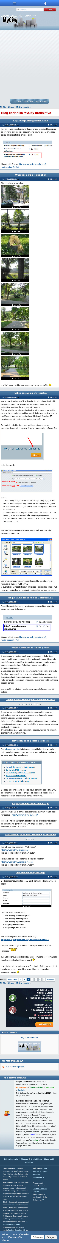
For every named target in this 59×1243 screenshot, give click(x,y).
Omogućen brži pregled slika (30, 175)
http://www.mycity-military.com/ (25, 815)
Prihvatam (38, 1237)
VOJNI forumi (41, 101)
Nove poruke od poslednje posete (30, 740)
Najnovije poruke (11, 1159)
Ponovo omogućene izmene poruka (30, 647)
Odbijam (51, 1237)
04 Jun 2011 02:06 (12, 397)
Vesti (45, 1168)
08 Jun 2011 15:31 (12, 125)
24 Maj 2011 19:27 (11, 708)
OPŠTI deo (28, 101)
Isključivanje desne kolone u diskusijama (30, 597)
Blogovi (11, 107)
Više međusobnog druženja (30, 872)
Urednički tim (36, 1159)
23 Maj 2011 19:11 (11, 808)
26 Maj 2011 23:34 (11, 652)
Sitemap (24, 1159)
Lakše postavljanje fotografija (30, 393)
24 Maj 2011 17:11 (11, 745)
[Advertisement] (29, 64)
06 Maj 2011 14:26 (11, 843)
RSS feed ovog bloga (14, 1067)
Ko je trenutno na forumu (15, 1078)
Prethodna (12, 980)
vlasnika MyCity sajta (11, 1224)
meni (15, 3)
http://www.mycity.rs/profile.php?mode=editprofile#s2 (25, 940)
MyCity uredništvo (23, 107)
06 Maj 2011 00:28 (11, 877)
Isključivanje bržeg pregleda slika (30, 120)
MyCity (3, 107)
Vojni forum (37, 1171)
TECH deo (17, 101)
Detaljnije (21, 1090)
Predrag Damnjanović (16, 1230)
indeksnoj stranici (11, 749)
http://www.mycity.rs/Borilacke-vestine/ (17, 862)
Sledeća (50, 980)
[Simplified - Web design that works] (43, 1199)
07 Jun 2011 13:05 (12, 179)
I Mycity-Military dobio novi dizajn (30, 803)
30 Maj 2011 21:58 (11, 602)
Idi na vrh (53, 125)
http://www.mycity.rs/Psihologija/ (14, 850)
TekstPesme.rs (38, 1177)
